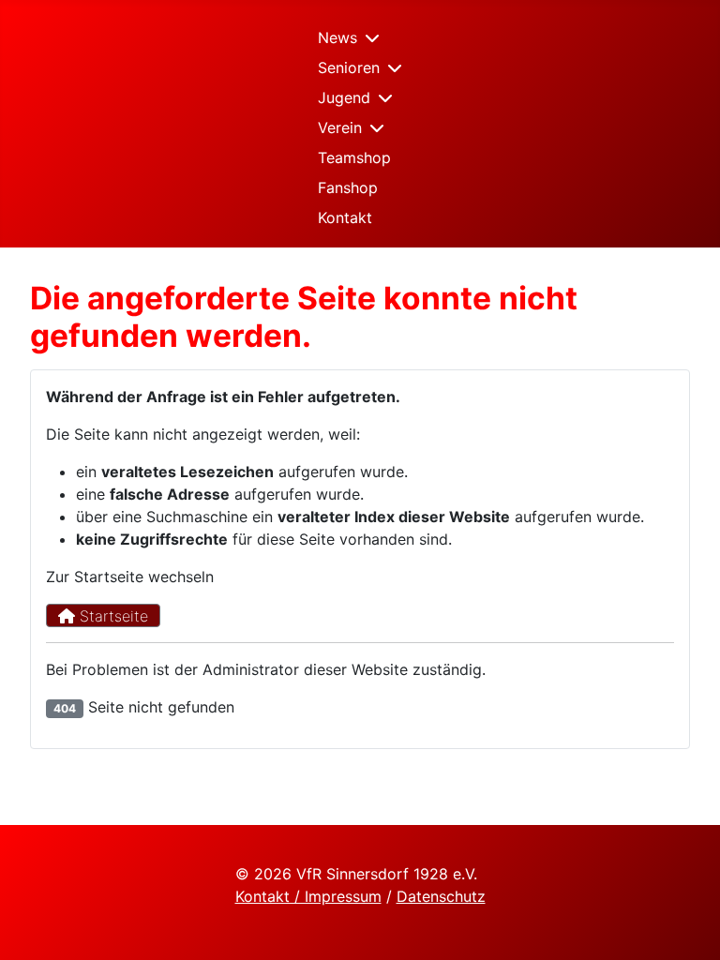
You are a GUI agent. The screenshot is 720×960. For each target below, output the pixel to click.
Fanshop (348, 187)
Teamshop (354, 157)
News (337, 37)
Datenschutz (441, 896)
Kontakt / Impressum (308, 896)
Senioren (349, 67)
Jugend (344, 97)
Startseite (111, 616)
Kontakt (345, 217)
